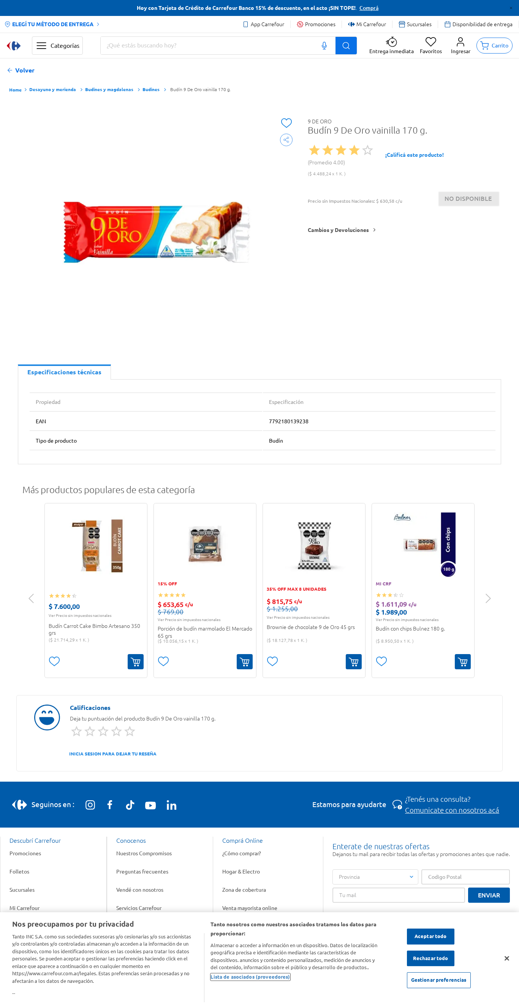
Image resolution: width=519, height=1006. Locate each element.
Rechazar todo (430, 958)
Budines (151, 89)
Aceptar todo (431, 936)
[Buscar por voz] (324, 45)
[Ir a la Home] (13, 46)
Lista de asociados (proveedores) (250, 977)
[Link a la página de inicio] (15, 90)
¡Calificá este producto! (414, 155)
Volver (25, 70)
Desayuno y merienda (52, 89)
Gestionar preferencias (439, 980)
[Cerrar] (506, 958)
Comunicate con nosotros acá (452, 810)
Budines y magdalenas (109, 89)
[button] (460, 45)
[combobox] (228, 45)
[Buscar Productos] (346, 45)
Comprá (368, 8)
